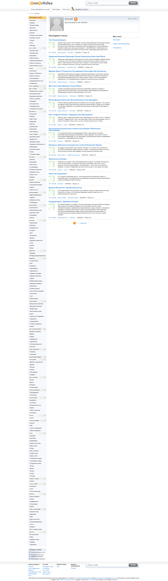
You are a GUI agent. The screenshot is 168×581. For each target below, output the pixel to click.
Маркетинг (32, 250)
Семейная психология (73, 155)
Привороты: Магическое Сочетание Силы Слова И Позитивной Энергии (75, 145)
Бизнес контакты (35, 76)
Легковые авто (34, 53)
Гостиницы (33, 402)
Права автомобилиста (36, 60)
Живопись (33, 225)
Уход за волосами (35, 491)
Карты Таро (33, 119)
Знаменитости (34, 228)
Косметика (33, 486)
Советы (32, 481)
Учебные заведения (35, 324)
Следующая (83, 223)
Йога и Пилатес (34, 451)
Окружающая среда (35, 357)
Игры (31, 516)
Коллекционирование (36, 521)
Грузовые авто (34, 50)
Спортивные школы (35, 463)
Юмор (31, 248)
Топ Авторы (56, 9)
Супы (31, 43)
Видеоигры (33, 514)
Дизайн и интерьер (35, 331)
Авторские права (73, 197)
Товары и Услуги (34, 478)
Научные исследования (37, 316)
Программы (33, 215)
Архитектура (33, 223)
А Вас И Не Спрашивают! (58, 174)
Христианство (34, 131)
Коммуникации (33, 192)
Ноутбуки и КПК (71, 67)
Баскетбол (33, 438)
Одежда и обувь (34, 539)
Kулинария (32, 20)
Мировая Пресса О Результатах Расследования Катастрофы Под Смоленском (77, 71)
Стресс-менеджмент (36, 428)
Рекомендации (32, 573)
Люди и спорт (34, 456)
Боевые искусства (35, 443)
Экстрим (32, 476)
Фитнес (32, 468)
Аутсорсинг (33, 70)
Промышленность (34, 390)
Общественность (63, 82)
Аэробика (32, 435)
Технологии (33, 395)
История (32, 230)
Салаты (32, 40)
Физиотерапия (34, 298)
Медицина (32, 258)
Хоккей (32, 473)
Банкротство (33, 139)
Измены (32, 367)
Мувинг (32, 336)
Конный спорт (34, 453)
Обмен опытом (34, 58)
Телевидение (33, 202)
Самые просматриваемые (121, 44)
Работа (32, 187)
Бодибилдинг (33, 440)
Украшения (33, 544)
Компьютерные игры (36, 210)
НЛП (31, 425)
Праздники (33, 101)
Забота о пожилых (35, 98)
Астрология (33, 114)
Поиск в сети (33, 174)
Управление (33, 83)
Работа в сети (34, 189)
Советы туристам (35, 410)
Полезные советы (35, 38)
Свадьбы (32, 374)
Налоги (32, 499)
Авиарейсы (33, 400)
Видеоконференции (35, 195)
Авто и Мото (32, 48)
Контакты (31, 566)
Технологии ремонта (36, 344)
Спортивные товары (36, 461)
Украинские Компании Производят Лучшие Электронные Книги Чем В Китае (77, 56)
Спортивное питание (36, 458)
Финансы (31, 494)
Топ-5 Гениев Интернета (57, 40)
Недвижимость (34, 501)
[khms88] (57, 30)
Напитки (32, 33)
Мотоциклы (33, 55)
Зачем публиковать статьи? (40, 9)
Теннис (32, 466)
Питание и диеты (35, 288)
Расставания (33, 372)
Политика (72, 82)
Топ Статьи (66, 9)
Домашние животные (36, 96)
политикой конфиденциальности (106, 578)
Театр (31, 243)
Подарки (32, 542)
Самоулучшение (34, 420)
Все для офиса (34, 534)
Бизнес (31, 68)
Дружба (32, 364)
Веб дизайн (33, 162)
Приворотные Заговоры (58, 159)
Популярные (117, 48)
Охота (31, 524)
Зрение (32, 278)
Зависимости (34, 271)
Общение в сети (34, 172)
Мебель (32, 334)
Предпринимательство (36, 81)
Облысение (33, 286)
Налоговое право (35, 149)
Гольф (31, 448)
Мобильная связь (35, 200)
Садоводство (33, 339)
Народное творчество (36, 240)
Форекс (32, 506)
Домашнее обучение (36, 306)
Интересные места (35, 405)
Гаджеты (32, 197)
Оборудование (34, 392)
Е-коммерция (34, 167)
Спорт (31, 433)
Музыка (32, 238)
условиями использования (83, 578)
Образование (33, 301)
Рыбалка (32, 526)
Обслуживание (34, 78)
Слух (31, 296)
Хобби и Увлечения (34, 509)
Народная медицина (36, 283)
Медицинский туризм (36, 281)
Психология (33, 293)
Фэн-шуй (32, 346)
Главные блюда (34, 25)
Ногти (31, 488)
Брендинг (32, 253)
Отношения (32, 359)
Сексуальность (34, 103)
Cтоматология (34, 261)
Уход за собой (33, 483)
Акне (31, 263)
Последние (116, 40)
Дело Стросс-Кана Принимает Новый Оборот (65, 86)
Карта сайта (46, 574)
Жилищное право (35, 141)
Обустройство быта (35, 329)
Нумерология (34, 126)
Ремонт (32, 217)
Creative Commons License (66, 579)
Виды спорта (33, 445)
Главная (30, 13)
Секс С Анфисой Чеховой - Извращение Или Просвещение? (71, 115)
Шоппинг (31, 532)
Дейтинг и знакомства (36, 362)
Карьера (31, 179)
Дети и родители (34, 86)
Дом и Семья (61, 155)
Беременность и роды (36, 91)
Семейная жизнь (35, 106)
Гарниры (32, 22)
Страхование (33, 504)
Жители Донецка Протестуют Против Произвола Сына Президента (73, 100)
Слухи (65, 124)
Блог (29, 575)
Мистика (32, 124)
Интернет (70, 52)
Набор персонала (35, 182)
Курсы (31, 313)
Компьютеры (61, 67)
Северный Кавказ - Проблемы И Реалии (63, 201)
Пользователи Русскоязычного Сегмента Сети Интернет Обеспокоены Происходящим (75, 129)
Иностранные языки (35, 311)
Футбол (32, 471)
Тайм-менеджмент (35, 430)
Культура (31, 220)
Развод (32, 369)
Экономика (73, 96)
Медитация (33, 121)
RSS (58, 566)
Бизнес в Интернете (35, 73)
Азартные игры (34, 511)
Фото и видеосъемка (36, 529)
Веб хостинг (33, 164)
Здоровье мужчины (35, 276)
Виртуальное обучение (36, 303)
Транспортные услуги (36, 65)
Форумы (32, 177)
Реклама (73, 568)
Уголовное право (35, 154)
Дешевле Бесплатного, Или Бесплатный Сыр (65, 188)
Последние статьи (48, 566)
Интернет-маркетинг (36, 169)
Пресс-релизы (62, 52)
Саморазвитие (34, 321)
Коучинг (32, 423)
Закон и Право (62, 197)
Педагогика (33, 318)
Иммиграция (33, 146)
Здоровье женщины (35, 273)
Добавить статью (81, 9)
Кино (31, 233)
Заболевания (33, 268)
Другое (32, 382)
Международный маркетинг (38, 255)
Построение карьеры (36, 184)
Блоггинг (32, 159)
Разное (60, 124)
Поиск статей (46, 572)
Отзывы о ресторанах (36, 35)
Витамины (33, 266)
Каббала (32, 116)
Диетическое (33, 30)
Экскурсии (33, 412)
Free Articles (91, 579)
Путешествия (34, 387)
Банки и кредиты (34, 496)
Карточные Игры (34, 519)
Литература (33, 235)
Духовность (32, 111)
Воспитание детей (35, 93)
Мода (31, 537)
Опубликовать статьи (34, 572)
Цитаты (32, 245)
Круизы (32, 407)
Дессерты (33, 27)
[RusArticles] (41, 4)
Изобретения (33, 308)
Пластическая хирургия (37, 291)
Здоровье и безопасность (37, 144)
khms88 (53, 52)
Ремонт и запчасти (35, 63)
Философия (33, 129)
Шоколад (32, 45)
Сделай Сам (33, 341)
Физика (32, 326)
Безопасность (34, 207)
